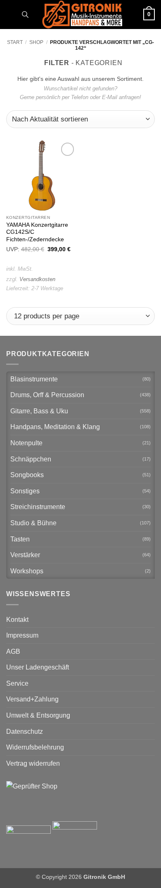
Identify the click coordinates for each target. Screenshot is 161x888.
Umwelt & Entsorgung (38, 715)
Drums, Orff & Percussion (47, 394)
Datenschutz (24, 731)
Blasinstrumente (34, 379)
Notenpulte (26, 442)
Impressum (22, 635)
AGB (13, 651)
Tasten (20, 539)
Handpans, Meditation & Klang (55, 426)
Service (17, 683)
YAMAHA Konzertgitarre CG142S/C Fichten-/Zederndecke (37, 232)
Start (15, 42)
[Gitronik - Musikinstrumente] (82, 14)
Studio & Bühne (33, 522)
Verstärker (25, 554)
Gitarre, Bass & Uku (39, 411)
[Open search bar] (25, 14)
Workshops (26, 571)
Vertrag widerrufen (33, 763)
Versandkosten (37, 279)
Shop (36, 42)
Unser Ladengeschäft (37, 667)
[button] (11, 14)
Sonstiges (25, 491)
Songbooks (27, 474)
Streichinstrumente (37, 506)
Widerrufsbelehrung (35, 747)
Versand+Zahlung (32, 699)
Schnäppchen (30, 459)
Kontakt (17, 619)
